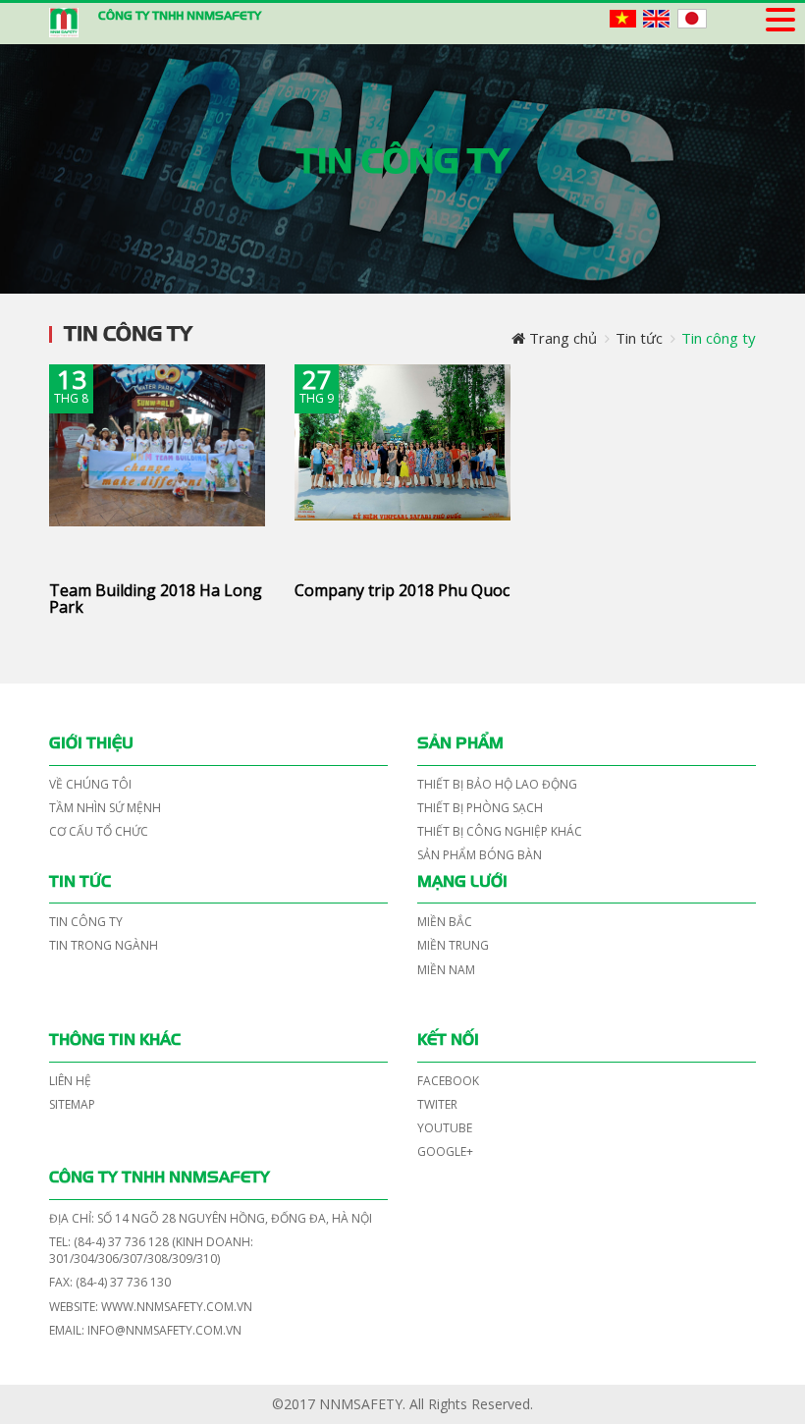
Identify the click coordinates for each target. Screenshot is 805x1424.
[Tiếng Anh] (657, 17)
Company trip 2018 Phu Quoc (402, 590)
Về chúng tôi (90, 784)
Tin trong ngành (103, 945)
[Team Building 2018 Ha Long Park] (157, 462)
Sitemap (72, 1104)
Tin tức (80, 881)
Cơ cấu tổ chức (98, 831)
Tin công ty (86, 921)
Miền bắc (444, 921)
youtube (444, 1128)
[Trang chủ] (64, 22)
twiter (437, 1104)
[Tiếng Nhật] (692, 17)
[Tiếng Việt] (623, 17)
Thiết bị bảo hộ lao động (497, 784)
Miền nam (446, 969)
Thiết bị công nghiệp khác (499, 831)
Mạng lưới (462, 881)
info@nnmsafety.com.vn (164, 1330)
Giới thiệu (91, 743)
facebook (448, 1080)
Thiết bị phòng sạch (480, 807)
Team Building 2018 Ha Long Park (155, 598)
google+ (445, 1151)
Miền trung (453, 945)
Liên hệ (70, 1080)
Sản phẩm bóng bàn (479, 855)
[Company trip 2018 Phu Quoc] (402, 462)
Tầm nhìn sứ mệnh (105, 807)
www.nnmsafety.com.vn (175, 1306)
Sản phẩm (460, 743)
